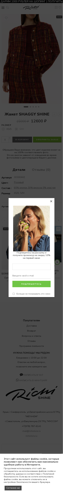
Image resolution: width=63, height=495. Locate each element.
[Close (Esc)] (51, 201)
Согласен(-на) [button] (13, 488)
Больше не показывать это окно (33, 293)
